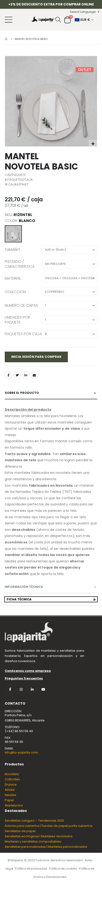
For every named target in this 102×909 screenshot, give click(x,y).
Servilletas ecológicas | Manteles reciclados (39, 836)
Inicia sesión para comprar (36, 356)
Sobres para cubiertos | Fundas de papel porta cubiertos (49, 826)
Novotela (12, 774)
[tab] (51, 393)
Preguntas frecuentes (24, 678)
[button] (93, 144)
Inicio (6, 39)
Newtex (10, 795)
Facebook (8, 375)
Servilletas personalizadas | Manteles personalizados (46, 846)
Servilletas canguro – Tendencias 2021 (34, 820)
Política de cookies (63, 868)
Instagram (21, 689)
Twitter (17, 375)
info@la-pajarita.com (21, 752)
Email (34, 375)
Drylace (11, 784)
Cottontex (12, 779)
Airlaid (9, 789)
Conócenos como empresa (28, 671)
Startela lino (14, 805)
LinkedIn (26, 375)
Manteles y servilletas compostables (33, 841)
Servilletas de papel (20, 831)
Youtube (43, 689)
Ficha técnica (19, 599)
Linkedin (32, 689)
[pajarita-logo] (43, 20)
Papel (9, 800)
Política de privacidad (31, 868)
